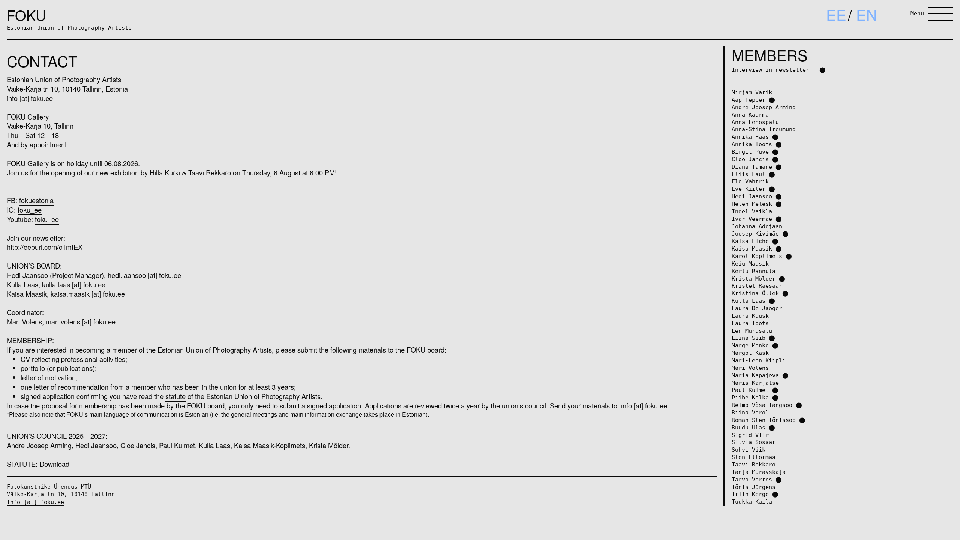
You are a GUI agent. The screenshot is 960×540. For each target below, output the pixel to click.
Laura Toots (750, 323)
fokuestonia (36, 200)
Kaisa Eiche (750, 241)
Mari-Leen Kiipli (759, 360)
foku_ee (30, 209)
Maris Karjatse (755, 383)
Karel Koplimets (757, 256)
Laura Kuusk (750, 315)
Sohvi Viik (748, 449)
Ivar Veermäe (752, 219)
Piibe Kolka (750, 397)
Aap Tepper (748, 99)
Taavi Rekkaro (754, 464)
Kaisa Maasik (752, 248)
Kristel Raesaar (757, 285)
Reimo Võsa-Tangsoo (762, 405)
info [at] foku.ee (35, 502)
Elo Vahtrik (750, 181)
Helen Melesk (752, 204)
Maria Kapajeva (755, 375)
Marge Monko (750, 345)
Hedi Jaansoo (752, 196)
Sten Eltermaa (754, 457)
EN (866, 14)
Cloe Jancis (750, 159)
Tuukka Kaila (752, 501)
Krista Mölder (754, 278)
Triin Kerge (750, 494)
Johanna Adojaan (757, 226)
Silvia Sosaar (754, 442)
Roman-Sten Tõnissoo (764, 420)
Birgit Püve (750, 151)
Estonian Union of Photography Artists (69, 27)
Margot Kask (750, 353)
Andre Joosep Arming (764, 107)
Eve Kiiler (748, 189)
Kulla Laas (748, 300)
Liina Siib (748, 337)
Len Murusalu (752, 330)
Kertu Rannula (754, 271)
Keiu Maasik (750, 263)
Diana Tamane (752, 167)
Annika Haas (750, 137)
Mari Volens (750, 367)
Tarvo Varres (752, 479)
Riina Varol (750, 412)
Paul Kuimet (750, 390)
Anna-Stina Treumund (764, 129)
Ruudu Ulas (748, 427)
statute (175, 396)
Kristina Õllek (755, 293)
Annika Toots (752, 144)
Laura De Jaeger (757, 308)
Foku (26, 14)
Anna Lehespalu (755, 122)
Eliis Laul (748, 174)
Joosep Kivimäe (755, 233)
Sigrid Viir (750, 435)
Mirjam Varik (752, 92)
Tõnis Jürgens (754, 487)
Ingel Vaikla (752, 211)
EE (836, 14)
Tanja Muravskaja (759, 472)
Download (54, 464)
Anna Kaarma (750, 114)
